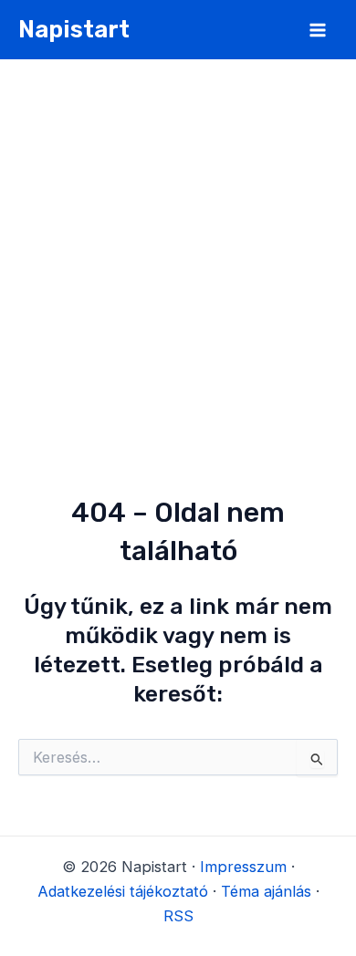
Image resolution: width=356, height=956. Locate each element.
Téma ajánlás (266, 891)
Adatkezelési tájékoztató (122, 891)
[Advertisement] (178, 246)
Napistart (74, 29)
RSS (178, 916)
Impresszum (243, 866)
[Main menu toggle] (317, 29)
